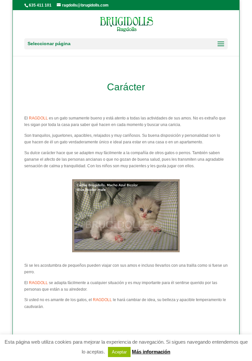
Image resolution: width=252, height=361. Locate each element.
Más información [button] (151, 351)
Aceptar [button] (119, 352)
